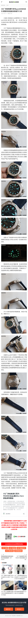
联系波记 (19, 609)
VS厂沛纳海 (12, 548)
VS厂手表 (4, 548)
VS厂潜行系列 (9, 550)
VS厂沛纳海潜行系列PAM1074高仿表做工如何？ (21, 558)
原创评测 (3, 5)
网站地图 (18, 615)
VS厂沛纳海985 (21, 548)
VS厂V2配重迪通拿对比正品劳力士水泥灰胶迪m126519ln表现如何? (20, 577)
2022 (21, 615)
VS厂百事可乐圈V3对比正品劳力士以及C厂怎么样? (7, 577)
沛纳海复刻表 (18, 550)
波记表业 (14, 2)
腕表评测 (8, 609)
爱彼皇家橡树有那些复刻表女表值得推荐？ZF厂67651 (7, 558)
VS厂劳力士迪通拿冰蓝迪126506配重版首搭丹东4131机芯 (7, 593)
